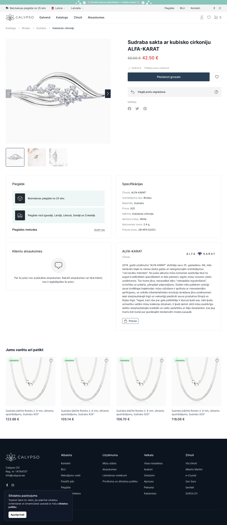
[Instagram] (220, 8)
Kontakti (195, 8)
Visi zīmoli (191, 463)
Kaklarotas (150, 493)
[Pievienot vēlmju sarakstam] (51, 361)
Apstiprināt (17, 514)
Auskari (148, 469)
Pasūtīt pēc (67, 481)
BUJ (182, 8)
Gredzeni (149, 475)
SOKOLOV (192, 493)
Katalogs (62, 17)
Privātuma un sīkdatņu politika (120, 481)
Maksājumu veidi (70, 475)
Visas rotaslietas (153, 463)
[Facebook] (214, 8)
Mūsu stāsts (109, 463)
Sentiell (190, 487)
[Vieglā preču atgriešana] (216, 92)
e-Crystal (191, 475)
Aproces (149, 481)
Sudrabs (41, 28)
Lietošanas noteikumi (115, 475)
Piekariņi (149, 487)
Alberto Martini (194, 469)
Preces (133, 320)
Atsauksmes (96, 17)
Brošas (26, 28)
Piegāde (169, 8)
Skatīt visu (99, 229)
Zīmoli (78, 17)
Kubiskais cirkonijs (63, 28)
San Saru (191, 481)
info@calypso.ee (15, 475)
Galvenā (44, 17)
